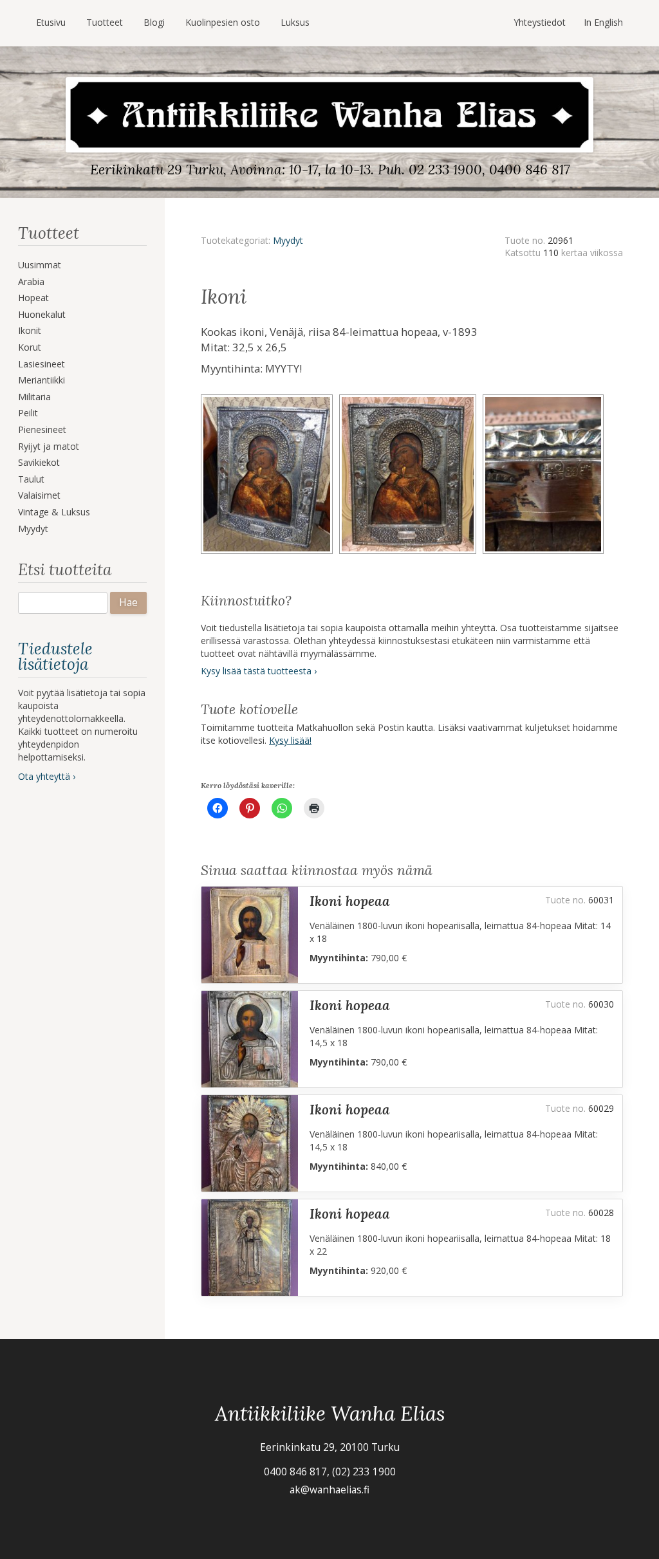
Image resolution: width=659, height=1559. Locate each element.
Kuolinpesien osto (222, 22)
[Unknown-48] (270, 398)
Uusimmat (39, 265)
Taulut (31, 479)
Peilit (28, 413)
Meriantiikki (41, 380)
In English (603, 22)
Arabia (31, 281)
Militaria (34, 397)
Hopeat (33, 297)
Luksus (295, 22)
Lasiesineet (41, 364)
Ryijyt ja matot (48, 446)
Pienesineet (42, 429)
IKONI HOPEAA (350, 901)
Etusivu (51, 22)
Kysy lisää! (290, 740)
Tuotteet (104, 22)
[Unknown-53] (545, 398)
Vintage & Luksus (54, 512)
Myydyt (33, 528)
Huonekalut (42, 314)
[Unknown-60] (411, 398)
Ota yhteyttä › (46, 776)
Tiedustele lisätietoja (55, 656)
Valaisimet (39, 495)
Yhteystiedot (540, 22)
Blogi (154, 22)
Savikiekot (39, 462)
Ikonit (29, 330)
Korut (29, 347)
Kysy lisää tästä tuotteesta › (259, 671)
